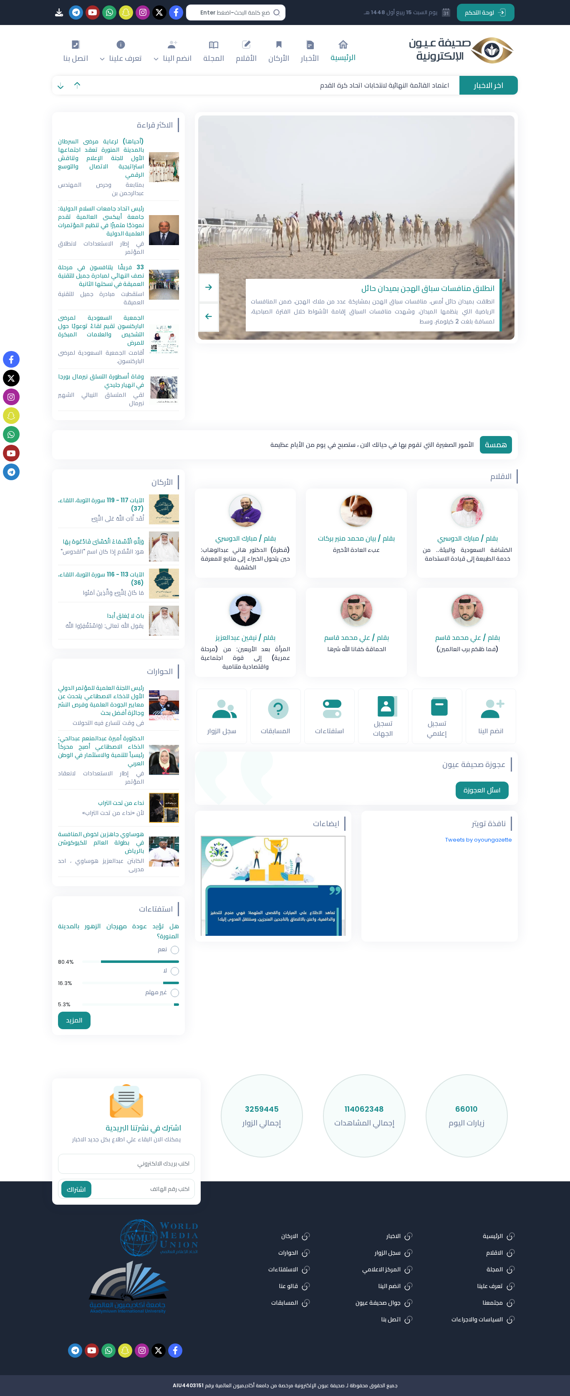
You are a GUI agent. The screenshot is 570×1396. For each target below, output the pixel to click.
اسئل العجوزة (482, 790)
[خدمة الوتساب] (11, 434)
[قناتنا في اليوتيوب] (11, 453)
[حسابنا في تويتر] (11, 378)
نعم (162, 949)
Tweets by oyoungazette (478, 839)
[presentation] (208, 288)
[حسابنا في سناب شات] (11, 415)
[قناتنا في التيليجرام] (11, 472)
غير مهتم (156, 992)
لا (165, 970)
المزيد (74, 1020)
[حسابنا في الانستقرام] (11, 396)
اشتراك (76, 1189)
